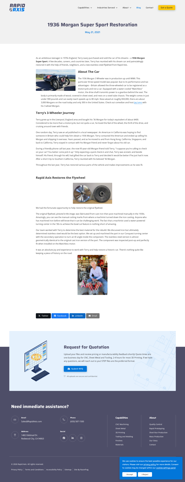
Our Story (153, 440)
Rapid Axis (22, 464)
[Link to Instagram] (81, 438)
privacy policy (150, 464)
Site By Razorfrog (81, 469)
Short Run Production (158, 432)
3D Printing (120, 432)
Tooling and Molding (124, 436)
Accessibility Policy (54, 469)
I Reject (145, 474)
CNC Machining (122, 424)
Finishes (119, 440)
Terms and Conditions (34, 469)
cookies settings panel (166, 467)
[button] (43, 315)
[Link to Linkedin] (72, 438)
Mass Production (156, 436)
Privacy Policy (16, 469)
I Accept (129, 474)
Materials (119, 444)
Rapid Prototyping (156, 428)
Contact (152, 444)
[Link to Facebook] (64, 438)
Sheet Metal (121, 428)
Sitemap (68, 469)
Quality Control (155, 424)
